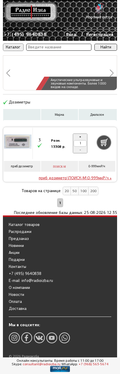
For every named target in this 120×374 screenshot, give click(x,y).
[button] (8, 73)
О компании (19, 288)
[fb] (26, 337)
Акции (14, 253)
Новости (16, 295)
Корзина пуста (99, 17)
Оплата (15, 302)
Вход (71, 34)
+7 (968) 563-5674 (93, 364)
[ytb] (51, 337)
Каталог (13, 47)
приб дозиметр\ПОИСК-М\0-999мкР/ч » (75, 177)
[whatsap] (64, 337)
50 (75, 191)
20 (67, 191)
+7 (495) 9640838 (25, 34)
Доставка (18, 309)
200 (93, 191)
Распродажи (20, 232)
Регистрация (99, 34)
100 (83, 191)
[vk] (39, 337)
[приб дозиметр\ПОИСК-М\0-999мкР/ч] (17, 142)
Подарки (17, 260)
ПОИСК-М (59, 166)
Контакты (17, 267)
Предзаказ (19, 239)
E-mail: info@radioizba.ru (31, 281)
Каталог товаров (24, 225)
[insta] (14, 337)
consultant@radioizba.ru (42, 364)
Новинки (16, 246)
